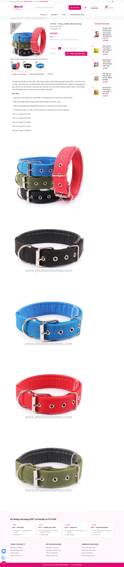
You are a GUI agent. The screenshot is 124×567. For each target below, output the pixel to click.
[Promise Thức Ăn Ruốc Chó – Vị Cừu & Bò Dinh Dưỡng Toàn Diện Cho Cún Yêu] (96, 34)
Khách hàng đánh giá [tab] (36, 74)
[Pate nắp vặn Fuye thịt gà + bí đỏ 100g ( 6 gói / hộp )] (96, 92)
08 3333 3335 (44, 534)
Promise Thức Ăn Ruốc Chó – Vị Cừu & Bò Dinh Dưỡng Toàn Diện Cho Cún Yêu (107, 33)
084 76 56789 (70, 534)
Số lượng (52, 53)
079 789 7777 (17, 534)
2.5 (67, 48)
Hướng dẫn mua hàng (77, 14)
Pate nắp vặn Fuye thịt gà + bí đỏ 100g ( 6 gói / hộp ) (107, 90)
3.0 (71, 48)
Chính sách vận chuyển (88, 550)
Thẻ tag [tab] (50, 74)
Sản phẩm (54, 14)
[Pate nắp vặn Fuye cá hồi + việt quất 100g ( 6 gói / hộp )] (96, 64)
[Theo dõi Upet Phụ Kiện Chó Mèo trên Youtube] (112, 1)
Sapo (79, 565)
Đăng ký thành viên (51, 555)
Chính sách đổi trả (87, 553)
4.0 (75, 48)
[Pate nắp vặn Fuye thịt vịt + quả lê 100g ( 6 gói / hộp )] (96, 50)
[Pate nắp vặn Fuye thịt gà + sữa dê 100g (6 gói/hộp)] (96, 78)
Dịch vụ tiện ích (14, 553)
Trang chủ (43, 14)
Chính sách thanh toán (88, 547)
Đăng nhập (94, 8)
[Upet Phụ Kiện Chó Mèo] (18, 7)
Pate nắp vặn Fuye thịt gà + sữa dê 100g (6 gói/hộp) (107, 76)
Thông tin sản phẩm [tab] (19, 74)
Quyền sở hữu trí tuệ (16, 555)
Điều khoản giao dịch (16, 550)
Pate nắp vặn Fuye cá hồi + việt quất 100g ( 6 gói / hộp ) (107, 63)
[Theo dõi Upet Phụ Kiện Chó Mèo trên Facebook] (109, 1)
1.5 (60, 48)
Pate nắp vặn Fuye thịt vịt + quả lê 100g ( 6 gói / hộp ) (107, 49)
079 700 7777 (96, 534)
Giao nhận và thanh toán (53, 550)
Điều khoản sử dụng (16, 547)
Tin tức (64, 14)
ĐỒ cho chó (21, 18)
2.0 (63, 48)
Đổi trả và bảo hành (52, 553)
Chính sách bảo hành (88, 555)
